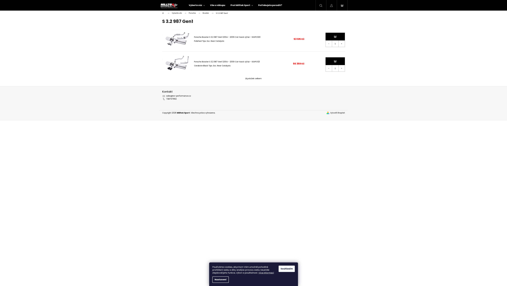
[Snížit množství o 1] (329, 44)
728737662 (171, 99)
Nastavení (221, 279)
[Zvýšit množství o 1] (341, 44)
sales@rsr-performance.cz (178, 96)
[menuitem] (196, 5)
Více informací (266, 272)
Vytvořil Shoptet (337, 113)
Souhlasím (287, 268)
